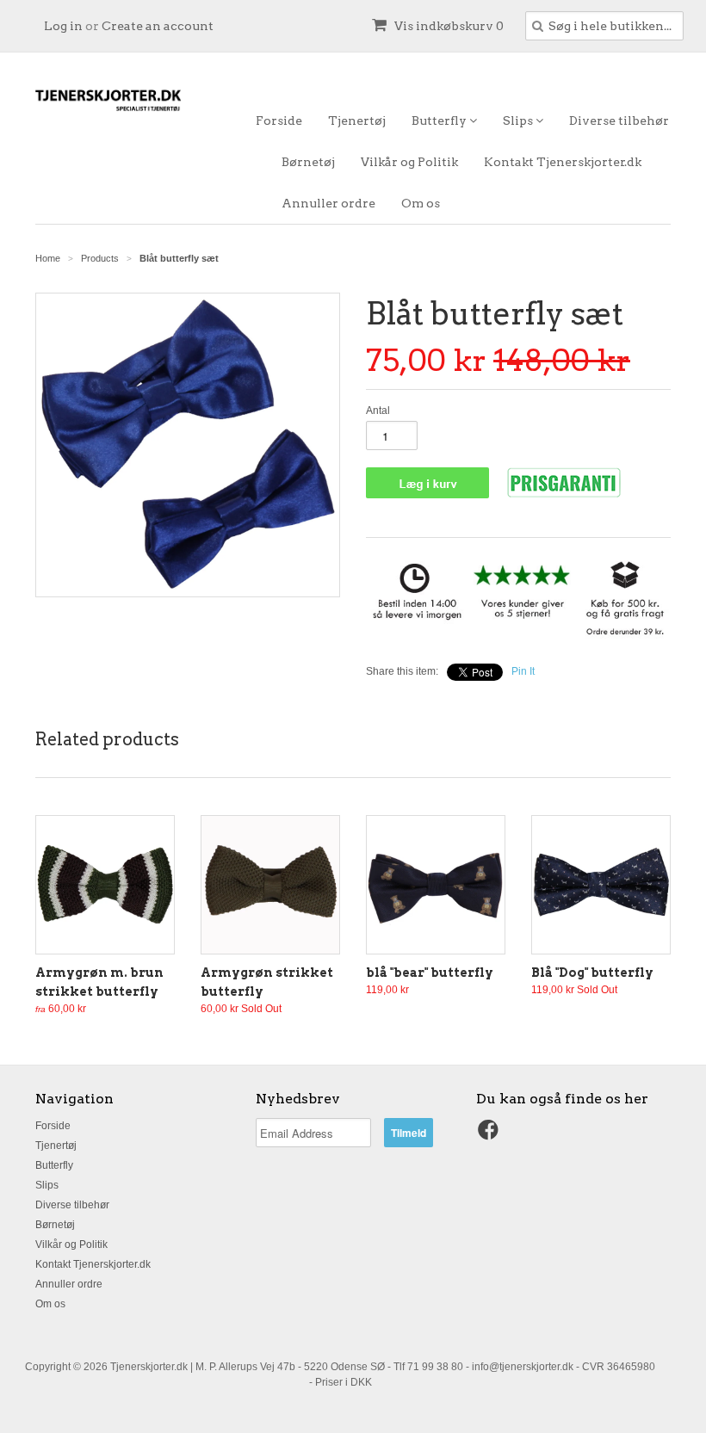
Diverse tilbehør (619, 120)
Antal (378, 411)
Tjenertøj (357, 120)
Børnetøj (308, 162)
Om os (420, 203)
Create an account (158, 26)
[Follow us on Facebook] (491, 1135)
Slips (519, 120)
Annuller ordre (328, 203)
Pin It (523, 671)
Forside (279, 120)
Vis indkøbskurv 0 (448, 26)
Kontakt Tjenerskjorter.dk (562, 162)
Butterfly (440, 120)
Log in (63, 26)
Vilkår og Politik (409, 162)
